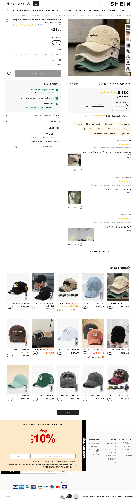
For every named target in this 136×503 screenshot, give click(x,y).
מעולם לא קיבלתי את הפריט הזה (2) (103, 134)
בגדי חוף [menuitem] (78, 10)
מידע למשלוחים (110, 443)
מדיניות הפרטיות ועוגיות (51, 461)
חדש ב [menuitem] (104, 10)
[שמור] (8, 73)
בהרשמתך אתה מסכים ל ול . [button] (53, 461)
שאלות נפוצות (94, 454)
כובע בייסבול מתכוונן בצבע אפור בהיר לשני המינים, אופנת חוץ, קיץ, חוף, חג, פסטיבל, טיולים (92, 349)
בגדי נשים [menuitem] (87, 10)
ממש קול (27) (124, 134)
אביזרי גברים (106, 15)
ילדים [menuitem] (58, 10)
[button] (12, 3)
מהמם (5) (78, 124)
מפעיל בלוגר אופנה (125, 446)
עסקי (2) (126, 129)
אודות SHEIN (127, 443)
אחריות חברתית (127, 449)
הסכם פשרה (128, 456)
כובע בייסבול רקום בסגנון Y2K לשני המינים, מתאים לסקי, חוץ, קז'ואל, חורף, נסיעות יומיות (18, 395)
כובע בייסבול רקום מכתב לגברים (93, 395)
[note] (93, 357)
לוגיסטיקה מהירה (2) (93, 124)
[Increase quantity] (43, 64)
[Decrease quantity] (53, 64)
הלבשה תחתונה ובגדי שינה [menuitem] (21, 10)
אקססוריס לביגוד (117, 15)
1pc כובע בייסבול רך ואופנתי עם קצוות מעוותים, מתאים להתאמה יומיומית (93, 303)
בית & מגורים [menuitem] (38, 10)
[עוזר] (80, 170)
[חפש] (36, 3)
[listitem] (118, 294)
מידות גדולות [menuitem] (67, 10)
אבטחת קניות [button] (49, 104)
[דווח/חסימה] (69, 170)
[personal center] (28, 3)
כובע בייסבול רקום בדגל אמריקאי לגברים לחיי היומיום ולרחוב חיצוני (68, 349)
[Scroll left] (11, 10)
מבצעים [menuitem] (97, 10)
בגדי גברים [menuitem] (50, 10)
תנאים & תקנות (36, 461)
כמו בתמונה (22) (113, 129)
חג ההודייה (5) (109, 124)
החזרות (113, 446)
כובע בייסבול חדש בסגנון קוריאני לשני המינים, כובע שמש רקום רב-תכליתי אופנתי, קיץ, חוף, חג (118, 303)
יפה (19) (100, 129)
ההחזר (113, 462)
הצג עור (68, 412)
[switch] (87, 116)
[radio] (56, 42)
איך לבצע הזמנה (110, 449)
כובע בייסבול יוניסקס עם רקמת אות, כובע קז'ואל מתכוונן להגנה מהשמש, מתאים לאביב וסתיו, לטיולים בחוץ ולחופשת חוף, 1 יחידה (43, 395)
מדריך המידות (111, 456)
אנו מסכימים (62, 482)
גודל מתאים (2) (88, 129)
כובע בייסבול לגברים (84, 15)
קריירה (130, 453)
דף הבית (128, 15)
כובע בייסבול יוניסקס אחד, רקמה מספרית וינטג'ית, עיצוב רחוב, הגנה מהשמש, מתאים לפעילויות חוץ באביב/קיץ (68, 303)
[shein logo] (120, 3)
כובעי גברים (97, 15)
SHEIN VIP (112, 459)
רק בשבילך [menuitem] (114, 10)
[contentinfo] (34, 487)
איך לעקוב (112, 453)
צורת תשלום (95, 446)
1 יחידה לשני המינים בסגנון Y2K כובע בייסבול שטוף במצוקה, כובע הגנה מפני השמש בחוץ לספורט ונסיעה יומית (118, 349)
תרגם (129, 158)
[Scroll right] (8, 10)
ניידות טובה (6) (124, 124)
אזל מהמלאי (37, 73)
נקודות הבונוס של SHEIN (93, 450)
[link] (23, 3)
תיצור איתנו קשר (93, 443)
